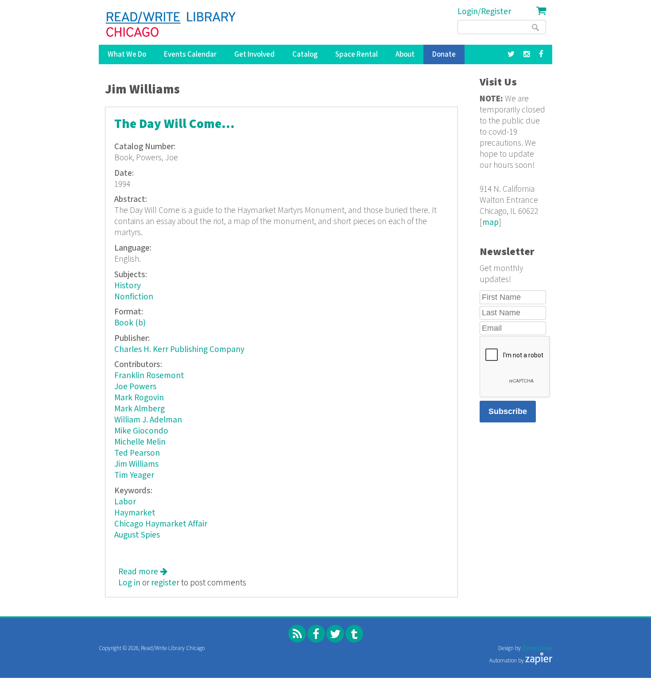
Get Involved (254, 54)
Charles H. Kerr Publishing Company (179, 349)
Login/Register (484, 11)
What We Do (127, 54)
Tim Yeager (134, 475)
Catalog (305, 54)
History (127, 285)
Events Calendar (190, 54)
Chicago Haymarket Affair (160, 524)
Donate (444, 54)
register (165, 582)
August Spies (137, 535)
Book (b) (130, 323)
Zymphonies (537, 648)
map (490, 222)
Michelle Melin (140, 442)
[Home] (171, 24)
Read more (142, 571)
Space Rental (356, 54)
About (405, 54)
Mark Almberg (139, 408)
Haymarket (134, 513)
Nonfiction (133, 296)
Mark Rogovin (139, 397)
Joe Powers (135, 386)
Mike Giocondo (141, 431)
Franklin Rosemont (149, 375)
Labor (125, 501)
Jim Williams (136, 464)
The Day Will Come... (174, 124)
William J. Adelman (148, 420)
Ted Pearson (137, 453)
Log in (129, 582)
